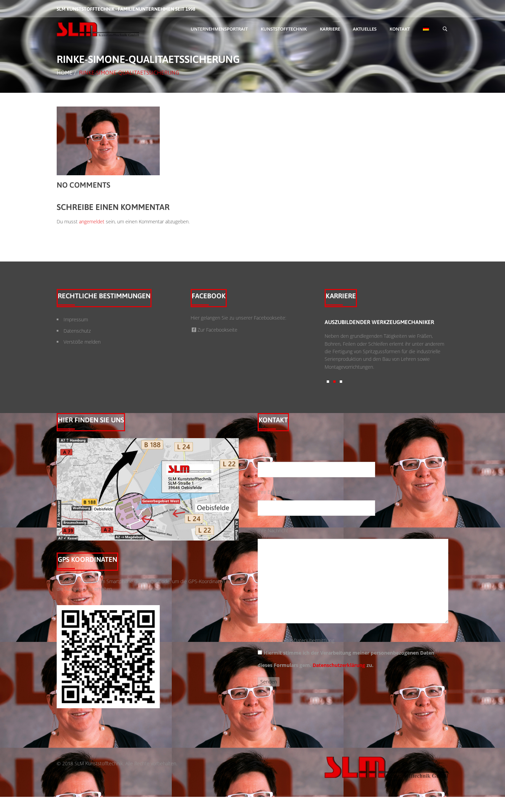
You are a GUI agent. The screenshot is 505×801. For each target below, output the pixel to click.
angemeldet (91, 221)
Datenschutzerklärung (339, 665)
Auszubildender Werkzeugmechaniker (365, 322)
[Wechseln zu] (426, 29)
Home (64, 72)
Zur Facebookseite (217, 329)
